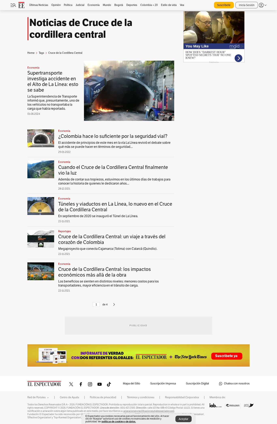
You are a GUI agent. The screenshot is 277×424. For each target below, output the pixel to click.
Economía (33, 67)
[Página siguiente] (114, 306)
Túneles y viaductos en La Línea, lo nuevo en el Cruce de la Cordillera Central (115, 207)
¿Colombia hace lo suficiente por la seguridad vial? (112, 136)
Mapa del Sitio (131, 383)
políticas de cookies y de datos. (119, 421)
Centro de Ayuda (69, 397)
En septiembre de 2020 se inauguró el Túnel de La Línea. (98, 216)
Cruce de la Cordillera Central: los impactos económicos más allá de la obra (104, 272)
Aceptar (183, 419)
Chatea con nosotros (237, 383)
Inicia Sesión (246, 5)
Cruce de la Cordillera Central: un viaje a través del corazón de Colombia (111, 239)
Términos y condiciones (140, 397)
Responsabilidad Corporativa (182, 397)
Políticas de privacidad (103, 397)
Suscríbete (224, 5)
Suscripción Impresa (163, 383)
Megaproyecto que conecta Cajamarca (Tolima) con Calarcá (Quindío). (107, 249)
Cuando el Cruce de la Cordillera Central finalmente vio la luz (113, 170)
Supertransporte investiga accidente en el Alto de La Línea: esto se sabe (52, 81)
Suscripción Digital (197, 383)
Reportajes (64, 231)
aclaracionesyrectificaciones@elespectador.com (148, 411)
